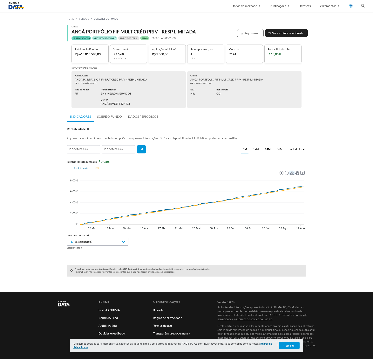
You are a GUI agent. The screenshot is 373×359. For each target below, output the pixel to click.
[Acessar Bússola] (351, 6)
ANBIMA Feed (108, 318)
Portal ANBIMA (109, 310)
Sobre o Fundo (109, 116)
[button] (79, 167)
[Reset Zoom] (302, 173)
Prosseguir (289, 345)
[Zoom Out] (286, 173)
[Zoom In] (281, 173)
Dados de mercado (244, 6)
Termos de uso (162, 325)
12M (256, 149)
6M (245, 149)
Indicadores (80, 116)
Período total (297, 149)
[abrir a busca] (363, 6)
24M (268, 149)
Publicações (278, 6)
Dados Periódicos (143, 116)
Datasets (305, 6)
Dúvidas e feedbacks (112, 333)
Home (70, 18)
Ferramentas (327, 6)
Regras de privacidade (167, 318)
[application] (186, 197)
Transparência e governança (171, 333)
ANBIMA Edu (107, 325)
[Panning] (297, 173)
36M (279, 149)
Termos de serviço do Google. (255, 318)
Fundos (84, 18)
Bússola (158, 310)
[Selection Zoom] (292, 173)
